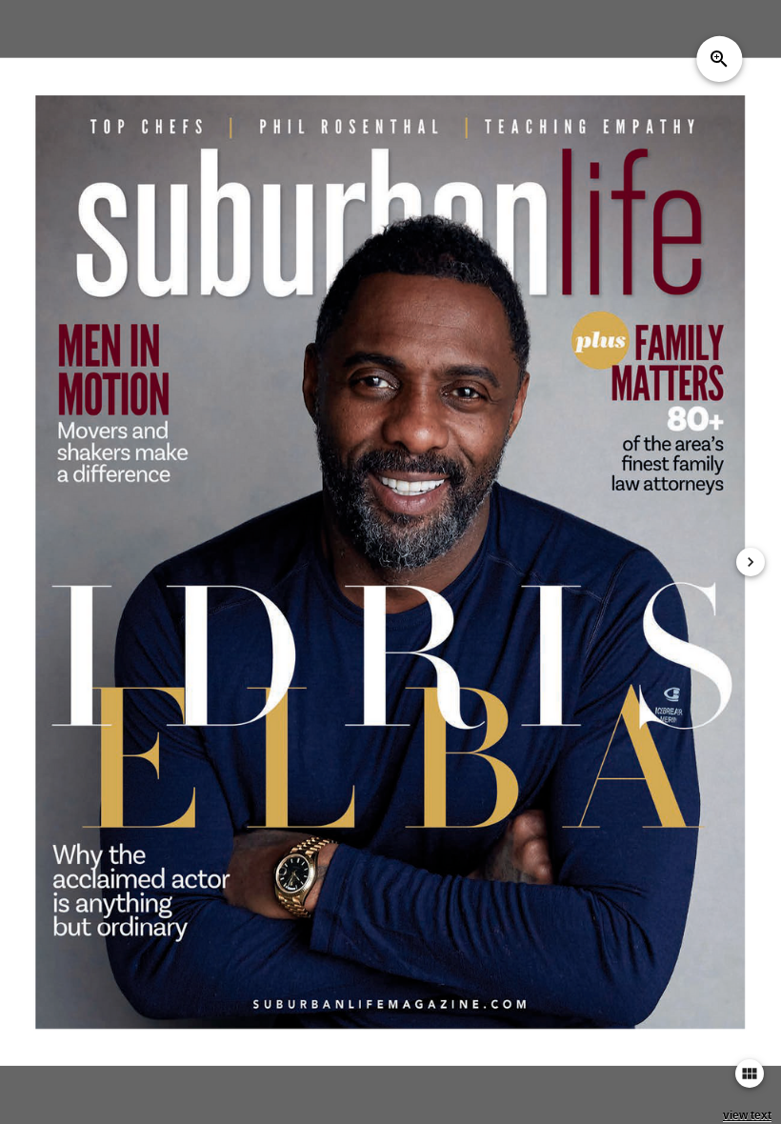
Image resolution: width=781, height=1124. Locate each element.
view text (747, 1115)
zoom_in (719, 59)
